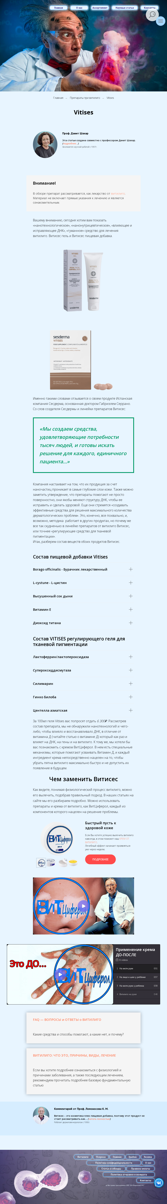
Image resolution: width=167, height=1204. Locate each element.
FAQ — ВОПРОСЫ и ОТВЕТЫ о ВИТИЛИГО (67, 1019)
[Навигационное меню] (160, 21)
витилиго (118, 193)
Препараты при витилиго (85, 97)
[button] (70, 143)
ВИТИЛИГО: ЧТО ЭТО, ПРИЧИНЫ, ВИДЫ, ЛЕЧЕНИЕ (74, 1055)
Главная (58, 97)
